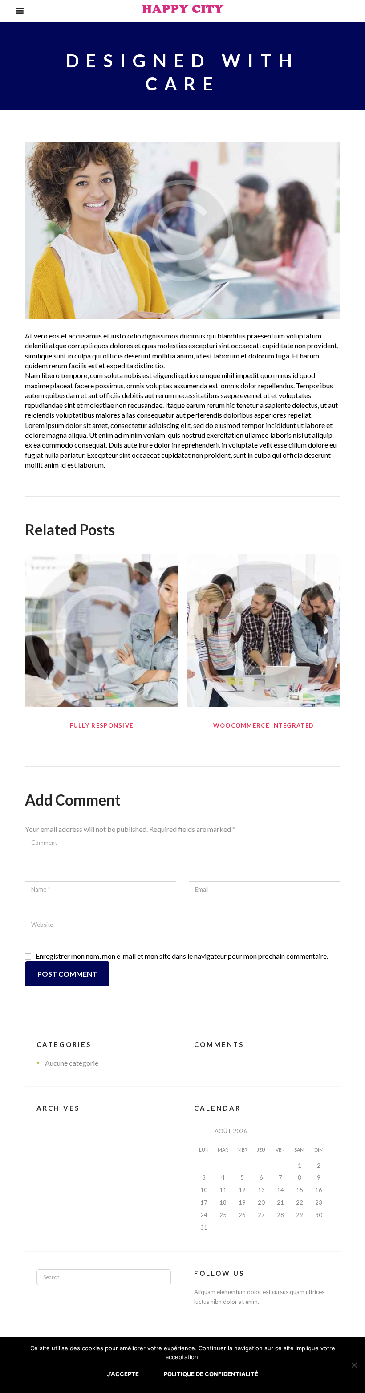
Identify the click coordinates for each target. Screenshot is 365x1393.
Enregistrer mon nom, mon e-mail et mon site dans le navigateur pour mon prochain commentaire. (182, 956)
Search (152, 1277)
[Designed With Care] (182, 230)
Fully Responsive (102, 725)
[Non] (353, 1364)
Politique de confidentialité (211, 1373)
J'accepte (123, 1373)
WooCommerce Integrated (263, 725)
